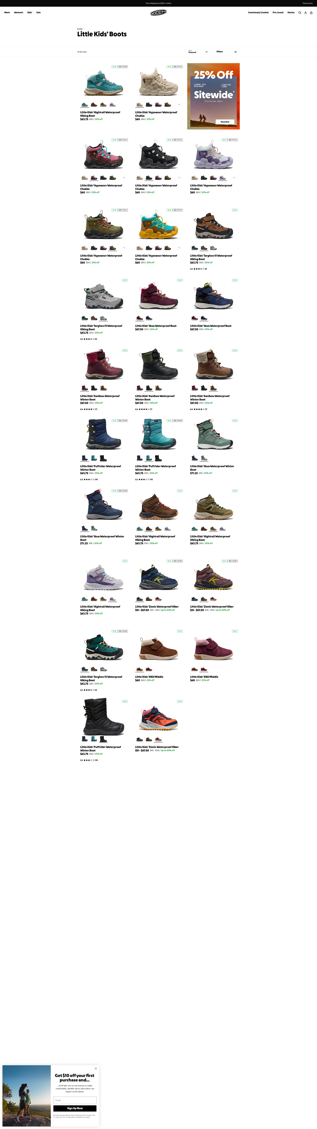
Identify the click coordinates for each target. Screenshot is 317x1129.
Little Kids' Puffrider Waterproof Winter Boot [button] (100, 468)
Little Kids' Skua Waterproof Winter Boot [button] (212, 468)
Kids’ (80, 29)
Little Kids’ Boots (102, 34)
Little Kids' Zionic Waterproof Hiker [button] (157, 607)
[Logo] (158, 13)
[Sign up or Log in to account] (305, 13)
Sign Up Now (75, 1108)
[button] (311, 13)
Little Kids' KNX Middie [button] (149, 677)
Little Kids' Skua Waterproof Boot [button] (155, 326)
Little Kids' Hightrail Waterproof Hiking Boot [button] (100, 114)
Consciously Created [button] (258, 13)
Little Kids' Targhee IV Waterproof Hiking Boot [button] (211, 258)
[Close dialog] (96, 1068)
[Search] (300, 13)
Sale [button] (38, 13)
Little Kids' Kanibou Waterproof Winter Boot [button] (100, 398)
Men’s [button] (7, 13)
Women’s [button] (18, 13)
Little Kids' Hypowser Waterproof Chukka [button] (156, 114)
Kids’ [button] (29, 13)
